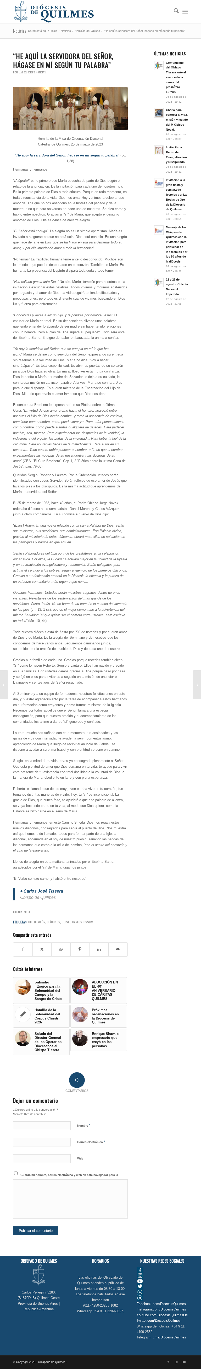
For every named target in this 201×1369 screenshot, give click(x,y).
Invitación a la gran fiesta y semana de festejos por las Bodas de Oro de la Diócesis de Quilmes (176, 194)
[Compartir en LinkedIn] (99, 949)
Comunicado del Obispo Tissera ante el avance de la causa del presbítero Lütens (176, 77)
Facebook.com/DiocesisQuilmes (161, 1304)
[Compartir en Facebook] (22, 949)
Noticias (19, 31)
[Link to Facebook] (168, 1362)
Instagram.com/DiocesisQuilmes (161, 1309)
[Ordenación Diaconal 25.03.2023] (70, 108)
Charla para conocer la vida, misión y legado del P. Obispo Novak (177, 119)
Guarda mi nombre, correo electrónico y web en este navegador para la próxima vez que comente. (69, 1177)
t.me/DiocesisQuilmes (169, 1337)
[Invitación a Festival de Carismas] (197, 684)
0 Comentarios (21, 912)
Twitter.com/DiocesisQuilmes (159, 1321)
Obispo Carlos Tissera (77, 922)
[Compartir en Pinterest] (80, 949)
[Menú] (185, 12)
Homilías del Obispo (24, 72)
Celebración (36, 922)
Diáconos (53, 922)
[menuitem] (174, 12)
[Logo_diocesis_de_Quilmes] (54, 12)
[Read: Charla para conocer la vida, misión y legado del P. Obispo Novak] (159, 113)
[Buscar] (174, 12)
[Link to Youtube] (184, 1362)
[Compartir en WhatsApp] (61, 949)
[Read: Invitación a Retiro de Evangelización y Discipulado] (159, 150)
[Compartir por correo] (118, 949)
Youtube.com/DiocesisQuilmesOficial (165, 1315)
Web (80, 1158)
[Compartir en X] (42, 949)
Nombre (83, 1125)
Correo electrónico (91, 1142)
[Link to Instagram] (176, 1362)
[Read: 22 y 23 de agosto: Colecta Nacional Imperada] (159, 282)
